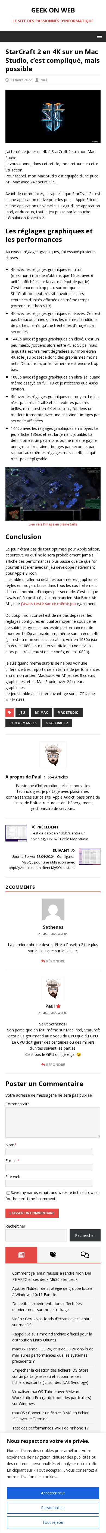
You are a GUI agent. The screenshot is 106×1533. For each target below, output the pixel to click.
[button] (98, 36)
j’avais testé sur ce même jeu (48, 603)
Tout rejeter (53, 1522)
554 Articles (58, 777)
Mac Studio (68, 712)
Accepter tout (53, 1493)
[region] (53, 1483)
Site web (12, 1176)
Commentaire (17, 1103)
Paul (43, 79)
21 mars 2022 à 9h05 (53, 934)
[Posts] (21, 1255)
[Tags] (53, 1255)
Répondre (55, 961)
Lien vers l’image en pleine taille (53, 524)
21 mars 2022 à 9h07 (53, 1013)
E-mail (11, 1160)
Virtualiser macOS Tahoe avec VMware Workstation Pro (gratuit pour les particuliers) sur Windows (51, 1397)
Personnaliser (53, 1507)
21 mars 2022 (21, 79)
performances (23, 723)
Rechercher (15, 1226)
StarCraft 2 (57, 723)
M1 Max (41, 712)
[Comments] (85, 1255)
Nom (9, 1144)
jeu (22, 712)
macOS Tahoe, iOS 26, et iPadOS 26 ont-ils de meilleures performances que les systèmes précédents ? (52, 1355)
